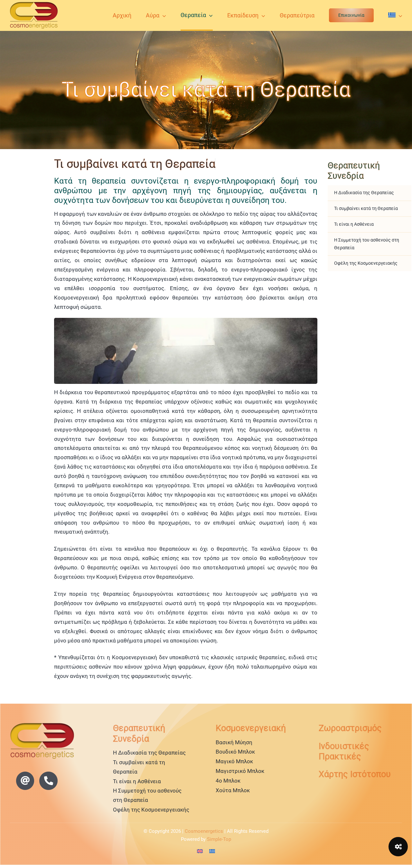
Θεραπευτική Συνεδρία (354, 170)
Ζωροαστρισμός (350, 728)
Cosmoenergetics (204, 831)
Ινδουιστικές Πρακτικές (344, 751)
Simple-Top (219, 839)
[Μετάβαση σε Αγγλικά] (200, 851)
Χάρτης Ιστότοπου (355, 774)
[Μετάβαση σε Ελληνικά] (212, 851)
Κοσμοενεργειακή (251, 728)
